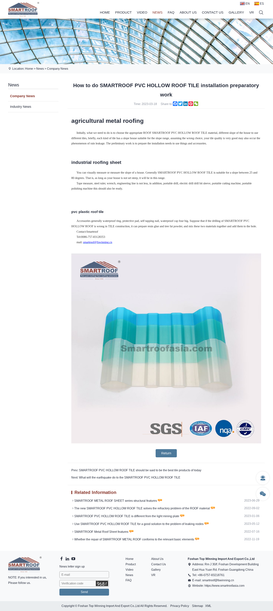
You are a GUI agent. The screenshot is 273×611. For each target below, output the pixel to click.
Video (142, 12)
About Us (188, 12)
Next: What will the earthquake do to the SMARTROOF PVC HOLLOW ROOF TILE (125, 477)
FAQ (171, 12)
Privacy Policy (179, 605)
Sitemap (197, 605)
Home (105, 12)
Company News (57, 68)
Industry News (20, 107)
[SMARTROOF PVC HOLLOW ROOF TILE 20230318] (166, 442)
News (157, 12)
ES (262, 3)
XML (208, 605)
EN (248, 3)
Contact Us (212, 12)
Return (166, 453)
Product (123, 12)
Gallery (236, 12)
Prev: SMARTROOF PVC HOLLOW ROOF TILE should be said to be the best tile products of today (136, 470)
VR (251, 12)
